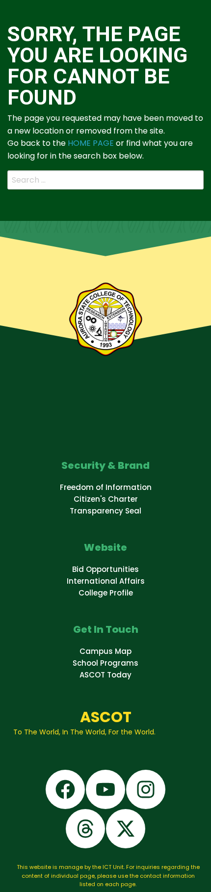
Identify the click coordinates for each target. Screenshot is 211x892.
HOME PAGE (91, 143)
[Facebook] (65, 789)
